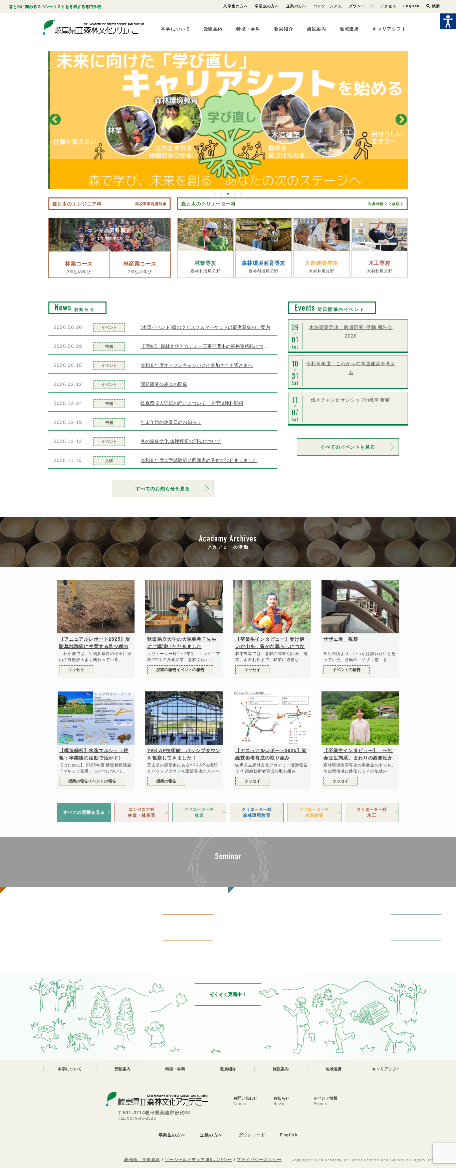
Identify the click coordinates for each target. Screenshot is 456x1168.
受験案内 (213, 28)
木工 (372, 812)
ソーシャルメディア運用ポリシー (198, 1159)
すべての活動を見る (84, 812)
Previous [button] (55, 120)
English (411, 6)
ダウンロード (361, 6)
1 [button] (214, 193)
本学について (175, 28)
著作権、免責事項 (142, 1159)
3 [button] (228, 193)
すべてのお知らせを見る (163, 488)
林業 (199, 812)
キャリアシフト (390, 28)
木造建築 (314, 812)
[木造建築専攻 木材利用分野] (322, 234)
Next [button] (401, 120)
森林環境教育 (256, 812)
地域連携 (349, 28)
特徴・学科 (248, 28)
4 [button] (234, 193)
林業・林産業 (142, 812)
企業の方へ (296, 6)
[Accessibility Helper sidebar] (448, 21)
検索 (435, 6)
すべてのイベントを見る (347, 447)
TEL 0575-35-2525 (137, 1118)
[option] (228, 120)
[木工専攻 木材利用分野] (380, 234)
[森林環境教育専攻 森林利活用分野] (263, 234)
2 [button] (221, 193)
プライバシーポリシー (259, 1159)
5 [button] (241, 193)
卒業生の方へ (267, 6)
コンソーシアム (327, 6)
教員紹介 (283, 28)
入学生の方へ (235, 6)
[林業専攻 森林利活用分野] (205, 234)
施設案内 (316, 28)
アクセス (388, 6)
